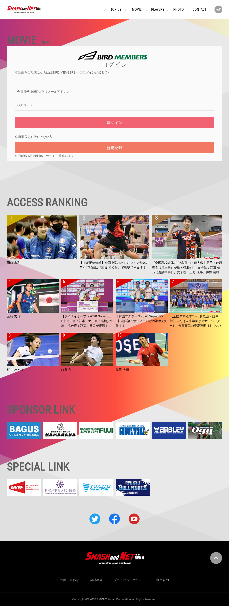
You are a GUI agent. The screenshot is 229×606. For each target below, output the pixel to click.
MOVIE (137, 9)
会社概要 (96, 580)
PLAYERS (157, 9)
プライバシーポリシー (129, 580)
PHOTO (178, 9)
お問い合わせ (69, 580)
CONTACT (199, 9)
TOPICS (115, 9)
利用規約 (162, 580)
